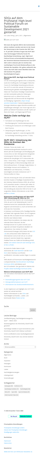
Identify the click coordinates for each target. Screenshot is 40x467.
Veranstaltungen (9, 378)
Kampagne (7, 363)
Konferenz (18, 386)
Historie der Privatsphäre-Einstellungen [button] (15, 430)
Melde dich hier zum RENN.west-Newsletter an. (18, 452)
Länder (6, 369)
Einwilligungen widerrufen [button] (11, 432)
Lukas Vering (10, 35)
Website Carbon (25, 416)
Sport (14, 392)
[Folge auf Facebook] (5, 457)
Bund (5, 358)
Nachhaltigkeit (25, 389)
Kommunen (7, 366)
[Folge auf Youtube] (12, 457)
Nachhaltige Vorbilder (12, 389)
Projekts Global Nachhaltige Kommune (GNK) (17, 269)
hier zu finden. (11, 193)
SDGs (24, 293)
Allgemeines (27, 35)
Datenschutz (8, 443)
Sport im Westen (24, 392)
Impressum (7, 441)
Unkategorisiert (8, 375)
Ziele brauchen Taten (11, 395)
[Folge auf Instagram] (9, 457)
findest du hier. (20, 298)
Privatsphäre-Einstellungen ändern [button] (14, 428)
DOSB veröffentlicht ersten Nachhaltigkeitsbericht (19, 334)
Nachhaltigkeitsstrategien (11, 372)
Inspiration (7, 361)
